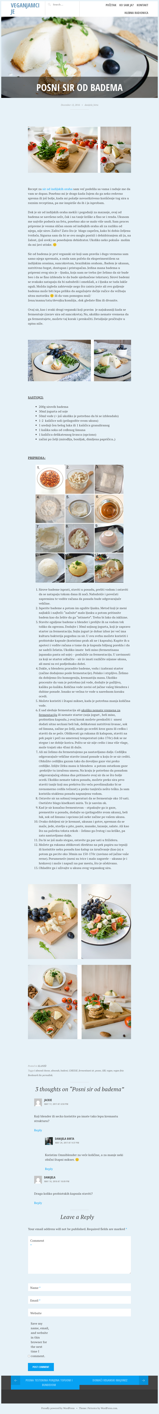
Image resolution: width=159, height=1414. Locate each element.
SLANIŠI (42, 1065)
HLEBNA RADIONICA (136, 13)
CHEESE (73, 1070)
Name (35, 1288)
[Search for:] (64, 4)
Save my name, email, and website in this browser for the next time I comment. (40, 1339)
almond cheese (43, 1070)
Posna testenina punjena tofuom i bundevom (49, 1382)
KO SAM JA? (126, 5)
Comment (37, 1242)
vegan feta (119, 1070)
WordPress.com (109, 1408)
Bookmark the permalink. (40, 1075)
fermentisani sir (86, 1070)
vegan (109, 1070)
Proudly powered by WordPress (58, 1408)
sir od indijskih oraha (57, 189)
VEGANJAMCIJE (25, 8)
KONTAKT (142, 5)
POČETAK (111, 5)
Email (35, 1300)
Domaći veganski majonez (110, 1380)
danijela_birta (91, 104)
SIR (104, 1070)
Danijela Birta (64, 1139)
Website (36, 1313)
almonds (55, 1070)
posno (98, 1070)
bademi (64, 1070)
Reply (38, 1130)
